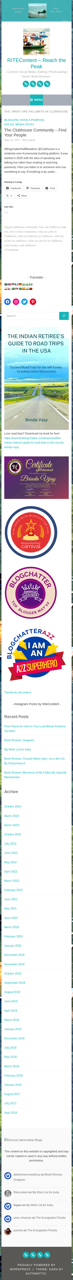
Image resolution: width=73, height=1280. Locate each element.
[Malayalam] (5, 288)
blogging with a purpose (24, 120)
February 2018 (13, 1075)
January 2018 (12, 1084)
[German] (20, 284)
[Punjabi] (13, 288)
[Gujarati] (23, 284)
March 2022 (11, 880)
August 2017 (12, 1094)
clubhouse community (25, 227)
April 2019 (10, 1010)
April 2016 (10, 1112)
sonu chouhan (22, 1217)
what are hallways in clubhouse (35, 236)
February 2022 (13, 890)
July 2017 (10, 1103)
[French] (16, 284)
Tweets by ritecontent (17, 692)
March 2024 (11, 815)
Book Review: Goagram (19, 740)
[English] (9, 284)
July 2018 (10, 1047)
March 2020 (11, 927)
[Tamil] (27, 288)
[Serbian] (16, 288)
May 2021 (10, 908)
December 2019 (14, 954)
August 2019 (12, 992)
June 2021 (11, 899)
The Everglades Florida (51, 1217)
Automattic (36, 1273)
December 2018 (14, 1038)
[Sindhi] (20, 288)
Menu (38, 99)
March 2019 (11, 1019)
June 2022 (11, 852)
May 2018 (10, 1056)
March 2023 (11, 825)
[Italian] (30, 284)
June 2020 (11, 917)
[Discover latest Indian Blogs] (23, 1140)
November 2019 (14, 964)
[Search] (64, 316)
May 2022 (10, 862)
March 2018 (11, 1066)
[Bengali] (5, 284)
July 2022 (10, 843)
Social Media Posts (19, 124)
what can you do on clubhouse (45, 240)
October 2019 (12, 973)
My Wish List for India (17, 749)
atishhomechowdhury (26, 1174)
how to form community (23, 231)
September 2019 (14, 982)
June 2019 (11, 1001)
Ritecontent (28, 140)
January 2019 (12, 1029)
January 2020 (12, 945)
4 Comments (11, 249)
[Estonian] (13, 284)
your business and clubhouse (20, 245)
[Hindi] (27, 284)
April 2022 (10, 871)
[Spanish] (23, 288)
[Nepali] (9, 288)
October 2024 (12, 806)
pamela (18, 1230)
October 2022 (12, 834)
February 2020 (13, 936)
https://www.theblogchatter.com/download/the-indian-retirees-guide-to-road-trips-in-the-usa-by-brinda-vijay (34, 443)
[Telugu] (30, 288)
